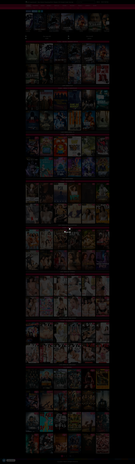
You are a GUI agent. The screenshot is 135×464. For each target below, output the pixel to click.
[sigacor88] (67, 232)
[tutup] (70, 229)
